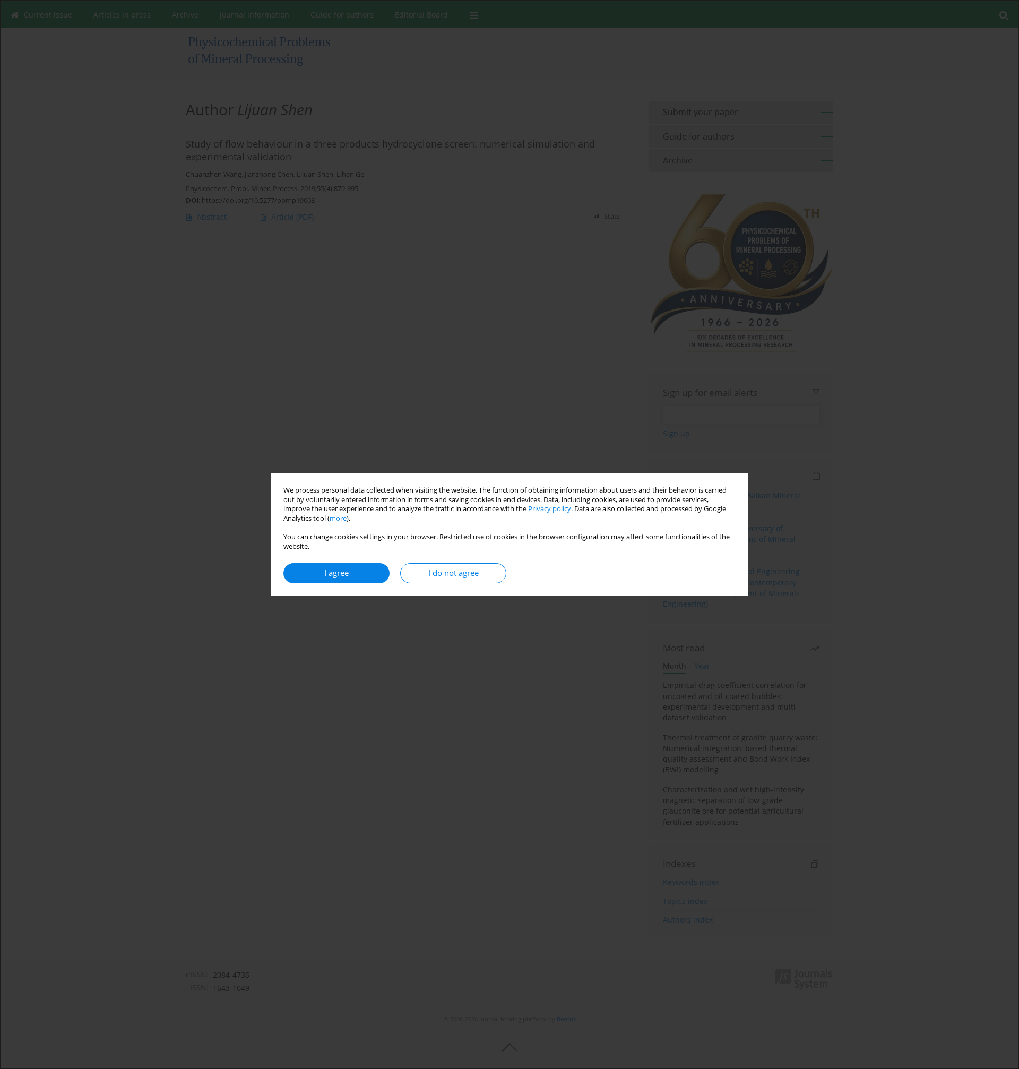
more (338, 518)
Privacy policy (549, 508)
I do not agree (453, 573)
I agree (336, 573)
